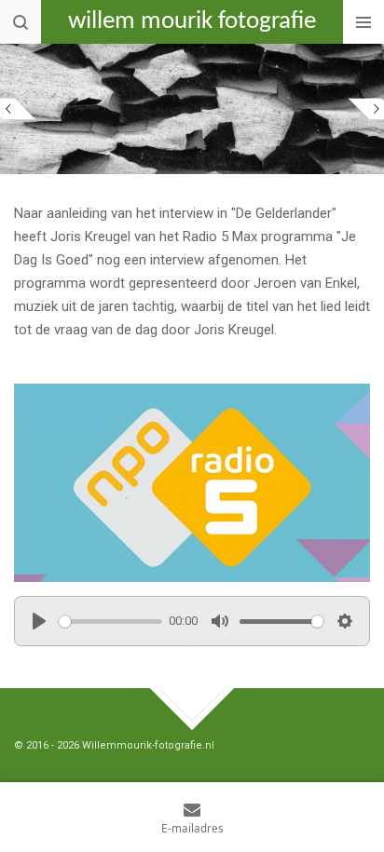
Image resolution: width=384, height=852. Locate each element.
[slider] (110, 621)
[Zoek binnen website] (20, 22)
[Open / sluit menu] (363, 22)
